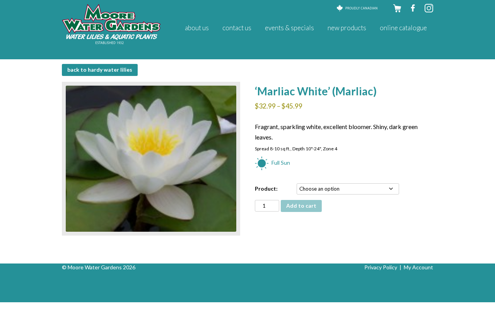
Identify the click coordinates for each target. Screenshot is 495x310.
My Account (418, 267)
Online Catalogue (403, 28)
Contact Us (236, 28)
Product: (266, 188)
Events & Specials (289, 28)
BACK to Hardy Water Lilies (99, 69)
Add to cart (301, 205)
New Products (347, 28)
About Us (197, 28)
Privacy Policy (380, 267)
